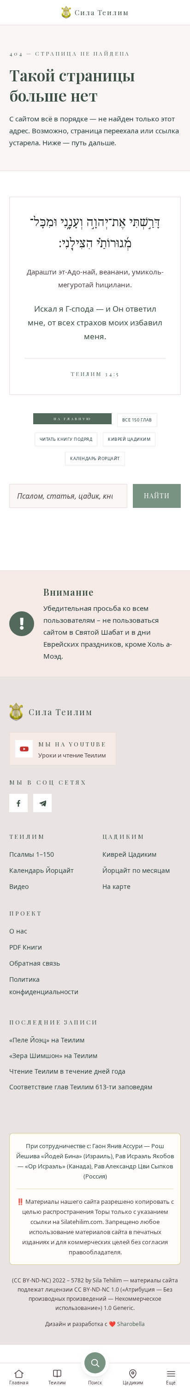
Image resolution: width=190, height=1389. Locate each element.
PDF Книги (25, 947)
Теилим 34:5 (95, 373)
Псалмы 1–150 (31, 854)
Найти (157, 495)
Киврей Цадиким (129, 439)
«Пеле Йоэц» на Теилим (46, 1040)
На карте (116, 886)
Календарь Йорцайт (95, 458)
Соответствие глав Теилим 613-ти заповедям (80, 1086)
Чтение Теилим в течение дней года (67, 1071)
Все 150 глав (137, 420)
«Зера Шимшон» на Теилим (53, 1055)
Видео (19, 886)
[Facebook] (18, 803)
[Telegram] (42, 803)
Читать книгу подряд (66, 439)
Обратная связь (34, 963)
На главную (72, 418)
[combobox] (68, 496)
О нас (18, 931)
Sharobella (131, 1324)
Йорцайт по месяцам (136, 870)
